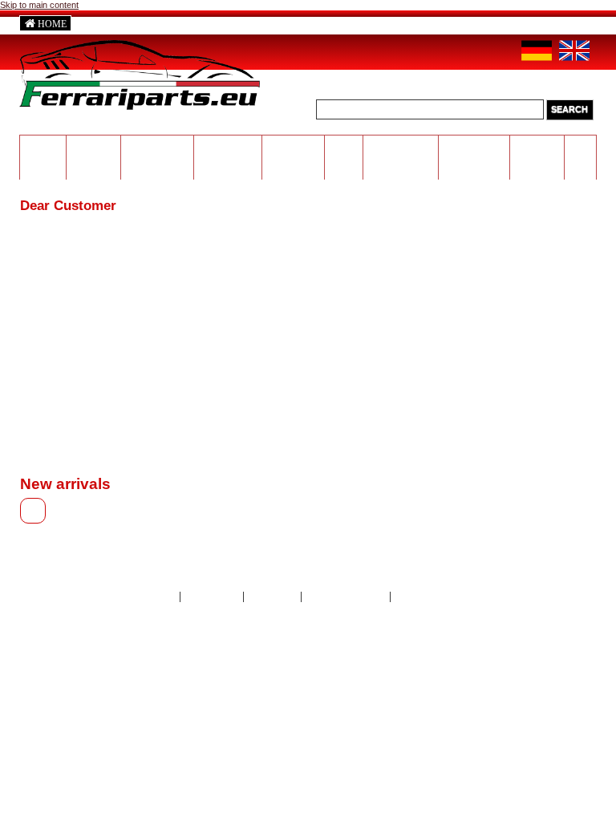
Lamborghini (157, 144)
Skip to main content (39, 5)
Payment (190, 24)
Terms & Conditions (435, 596)
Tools (343, 144)
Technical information (401, 150)
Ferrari (43, 144)
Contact (158, 596)
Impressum (272, 596)
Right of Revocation (345, 596)
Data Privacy (212, 596)
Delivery (263, 24)
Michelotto (228, 144)
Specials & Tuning (537, 150)
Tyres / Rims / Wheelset (293, 155)
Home (52, 24)
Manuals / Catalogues (474, 150)
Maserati (93, 144)
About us (115, 24)
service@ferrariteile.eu (433, 22)
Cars (580, 144)
